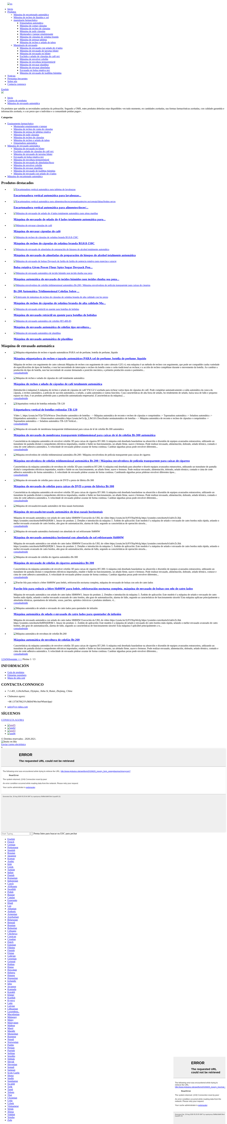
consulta (18, 373)
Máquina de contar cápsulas (33, 25)
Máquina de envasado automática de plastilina (43, 339)
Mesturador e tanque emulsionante (36, 34)
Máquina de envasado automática (23, 103)
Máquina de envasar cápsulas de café (37, 231)
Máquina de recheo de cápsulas (35, 28)
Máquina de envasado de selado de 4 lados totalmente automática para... (60, 219)
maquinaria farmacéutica (25, 20)
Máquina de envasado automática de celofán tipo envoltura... (52, 327)
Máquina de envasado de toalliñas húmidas (40, 73)
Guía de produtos (15, 672)
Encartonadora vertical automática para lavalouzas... (47, 195)
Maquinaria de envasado (25, 45)
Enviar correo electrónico (13, 744)
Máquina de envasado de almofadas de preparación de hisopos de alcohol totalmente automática (75, 255)
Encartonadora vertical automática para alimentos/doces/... (51, 207)
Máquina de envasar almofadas (35, 67)
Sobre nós (12, 81)
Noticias (11, 75)
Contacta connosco (16, 84)
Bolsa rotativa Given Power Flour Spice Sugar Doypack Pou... (53, 267)
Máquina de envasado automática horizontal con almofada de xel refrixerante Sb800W (69, 537)
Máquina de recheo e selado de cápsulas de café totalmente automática (58, 384)
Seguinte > (14, 659)
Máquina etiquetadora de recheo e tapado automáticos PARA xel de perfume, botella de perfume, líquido (80, 358)
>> (20, 659)
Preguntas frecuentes (17, 78)
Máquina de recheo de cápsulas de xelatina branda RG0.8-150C (54, 243)
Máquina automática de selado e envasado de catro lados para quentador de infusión (67, 614)
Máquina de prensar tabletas (33, 39)
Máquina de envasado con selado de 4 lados (41, 48)
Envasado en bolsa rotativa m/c (35, 70)
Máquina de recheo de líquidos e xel (31, 17)
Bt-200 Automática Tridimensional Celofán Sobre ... (46, 291)
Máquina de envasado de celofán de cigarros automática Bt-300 (54, 563)
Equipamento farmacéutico (20, 123)
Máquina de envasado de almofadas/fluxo (34, 162)
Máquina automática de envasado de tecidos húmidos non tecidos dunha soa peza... (66, 279)
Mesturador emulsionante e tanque (30, 126)
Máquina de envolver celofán (34, 59)
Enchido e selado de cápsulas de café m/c (40, 56)
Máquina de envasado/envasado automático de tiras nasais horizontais (58, 511)
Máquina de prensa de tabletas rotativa (32, 132)
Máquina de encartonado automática (31, 14)
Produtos (11, 12)
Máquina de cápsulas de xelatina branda (39, 37)
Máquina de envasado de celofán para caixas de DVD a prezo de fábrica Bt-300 (64, 486)
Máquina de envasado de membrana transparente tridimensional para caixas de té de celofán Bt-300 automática (85, 435)
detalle (25, 373)
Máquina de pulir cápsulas (32, 31)
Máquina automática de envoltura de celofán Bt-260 (47, 639)
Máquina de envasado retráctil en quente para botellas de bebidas (55, 315)
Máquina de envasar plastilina (34, 64)
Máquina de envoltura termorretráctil (37, 62)
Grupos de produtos (17, 100)
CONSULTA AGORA (12, 720)
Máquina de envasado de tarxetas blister (39, 50)
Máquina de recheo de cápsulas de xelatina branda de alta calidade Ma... (60, 303)
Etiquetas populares (16, 675)
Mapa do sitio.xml (16, 678)
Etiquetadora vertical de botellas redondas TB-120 (45, 409)
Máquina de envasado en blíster (35, 53)
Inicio (10, 9)
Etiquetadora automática (31, 23)
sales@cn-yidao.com (17, 706)
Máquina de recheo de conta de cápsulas (33, 129)
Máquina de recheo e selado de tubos (38, 42)
